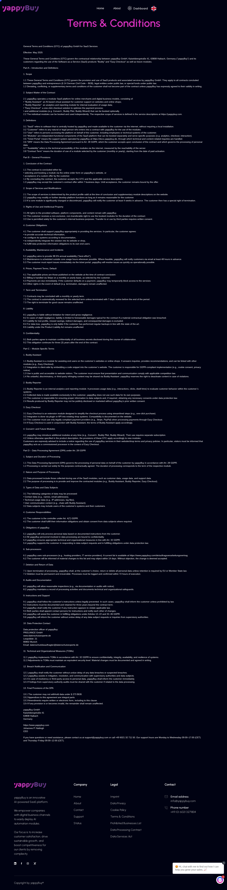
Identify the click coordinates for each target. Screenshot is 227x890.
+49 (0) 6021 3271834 (183, 812)
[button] (102, 8)
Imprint (114, 796)
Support (79, 816)
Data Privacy (118, 803)
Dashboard (140, 8)
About (117, 8)
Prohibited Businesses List (125, 823)
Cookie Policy (118, 810)
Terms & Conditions (122, 816)
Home (100, 8)
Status (78, 823)
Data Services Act (121, 836)
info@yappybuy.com (183, 801)
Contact (79, 810)
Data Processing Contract (125, 830)
